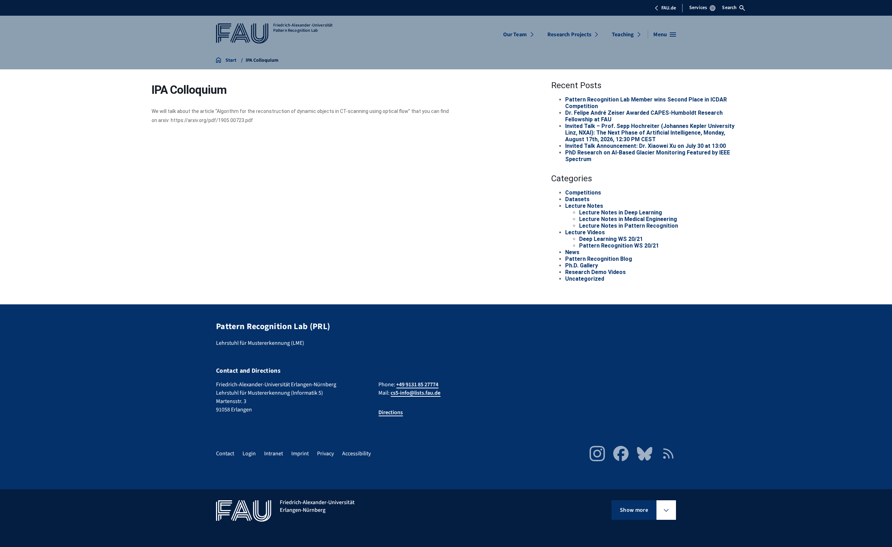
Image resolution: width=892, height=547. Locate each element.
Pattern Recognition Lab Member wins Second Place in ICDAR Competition (646, 102)
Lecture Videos (585, 232)
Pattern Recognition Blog (598, 259)
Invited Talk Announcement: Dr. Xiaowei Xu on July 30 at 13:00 (645, 146)
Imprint (300, 453)
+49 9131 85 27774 (417, 384)
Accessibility (356, 453)
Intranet (273, 453)
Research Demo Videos (595, 272)
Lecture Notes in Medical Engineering (628, 219)
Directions (390, 412)
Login (249, 453)
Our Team (515, 34)
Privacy (325, 453)
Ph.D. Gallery (581, 265)
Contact (225, 453)
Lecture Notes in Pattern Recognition (628, 225)
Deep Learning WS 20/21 (611, 239)
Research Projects (569, 34)
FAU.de (668, 8)
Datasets (577, 199)
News (572, 252)
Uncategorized (584, 278)
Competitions (583, 192)
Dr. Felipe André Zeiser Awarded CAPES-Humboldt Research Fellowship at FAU (644, 116)
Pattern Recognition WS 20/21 (619, 245)
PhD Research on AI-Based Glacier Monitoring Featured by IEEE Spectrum (647, 155)
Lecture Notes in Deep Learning (620, 212)
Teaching (623, 34)
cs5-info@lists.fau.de (415, 393)
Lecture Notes (584, 206)
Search (729, 7)
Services (698, 7)
